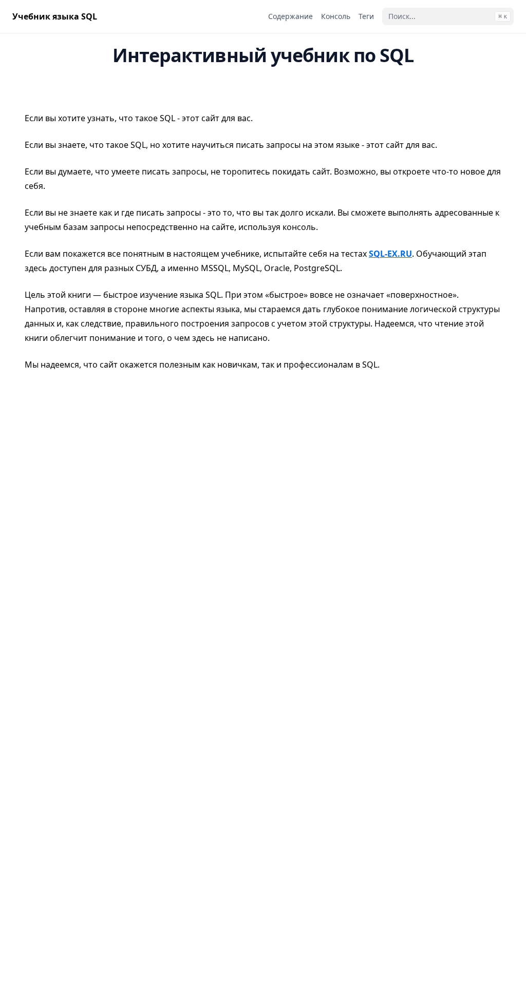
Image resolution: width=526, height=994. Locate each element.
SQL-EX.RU (390, 253)
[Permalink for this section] (33, 90)
